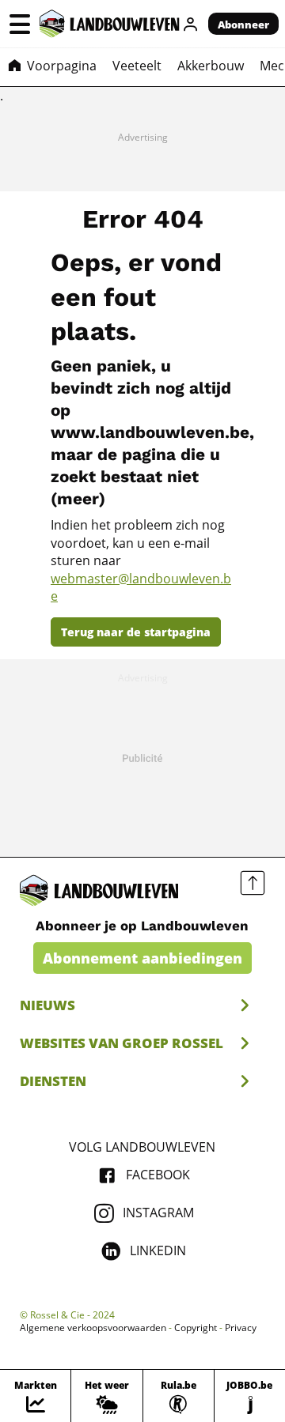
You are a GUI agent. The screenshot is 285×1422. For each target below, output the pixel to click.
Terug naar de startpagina (136, 631)
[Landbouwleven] (110, 23)
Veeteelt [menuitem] (137, 65)
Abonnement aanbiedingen (142, 958)
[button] (20, 23)
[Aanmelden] (191, 24)
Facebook (158, 1174)
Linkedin (158, 1250)
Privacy (240, 1328)
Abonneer (243, 24)
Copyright (195, 1328)
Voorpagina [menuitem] (62, 65)
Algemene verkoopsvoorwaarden (93, 1328)
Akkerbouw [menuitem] (210, 65)
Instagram (158, 1212)
